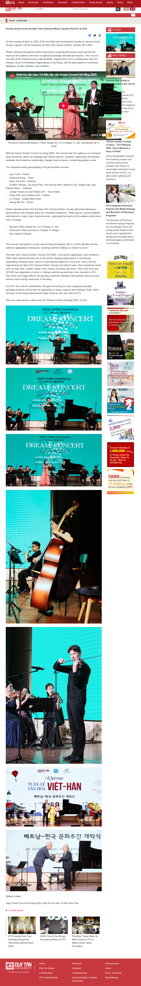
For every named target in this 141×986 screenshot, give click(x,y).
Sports (110, 2)
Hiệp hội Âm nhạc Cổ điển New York (60, 903)
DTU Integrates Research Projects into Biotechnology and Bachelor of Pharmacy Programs (120, 211)
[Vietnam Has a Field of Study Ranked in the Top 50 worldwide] (120, 68)
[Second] (120, 400)
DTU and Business (48, 977)
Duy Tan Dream (47, 968)
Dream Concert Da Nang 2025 (26, 903)
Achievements (112, 963)
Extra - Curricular (113, 973)
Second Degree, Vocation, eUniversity (85, 979)
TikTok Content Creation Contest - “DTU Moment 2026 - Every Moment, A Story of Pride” (118, 146)
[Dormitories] (120, 427)
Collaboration (45, 973)
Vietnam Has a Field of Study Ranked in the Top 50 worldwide (120, 83)
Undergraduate (79, 973)
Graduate (76, 968)
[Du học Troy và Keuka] (120, 374)
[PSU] (120, 293)
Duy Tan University (22, 972)
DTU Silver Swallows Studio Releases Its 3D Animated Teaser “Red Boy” (93, 939)
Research (77, 963)
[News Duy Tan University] (24, 8)
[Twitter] (95, 36)
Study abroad (95, 2)
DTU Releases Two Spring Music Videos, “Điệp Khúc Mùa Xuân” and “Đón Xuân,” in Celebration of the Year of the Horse (60, 943)
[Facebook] (90, 36)
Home (42, 963)
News (120, 2)
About (21, 2)
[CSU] (120, 266)
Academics (48, 2)
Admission (33, 2)
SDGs (130, 2)
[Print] (99, 36)
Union (108, 968)
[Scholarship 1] (120, 454)
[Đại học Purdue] (120, 347)
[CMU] (120, 320)
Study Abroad (111, 977)
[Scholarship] (120, 481)
